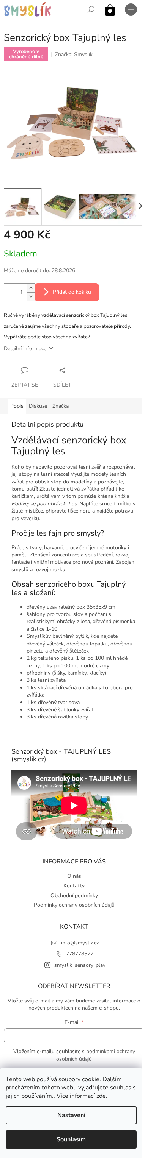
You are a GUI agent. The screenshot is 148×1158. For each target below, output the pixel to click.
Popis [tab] (17, 406)
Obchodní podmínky (74, 895)
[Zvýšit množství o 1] (31, 288)
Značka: (74, 54)
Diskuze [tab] (38, 406)
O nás (74, 876)
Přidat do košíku (72, 292)
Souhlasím (71, 1139)
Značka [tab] (60, 406)
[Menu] (131, 9)
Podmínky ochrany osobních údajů (74, 905)
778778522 (79, 953)
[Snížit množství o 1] (31, 296)
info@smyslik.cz (80, 942)
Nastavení (71, 1115)
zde (101, 1096)
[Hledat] (91, 9)
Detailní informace (25, 348)
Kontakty (74, 885)
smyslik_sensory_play (79, 965)
